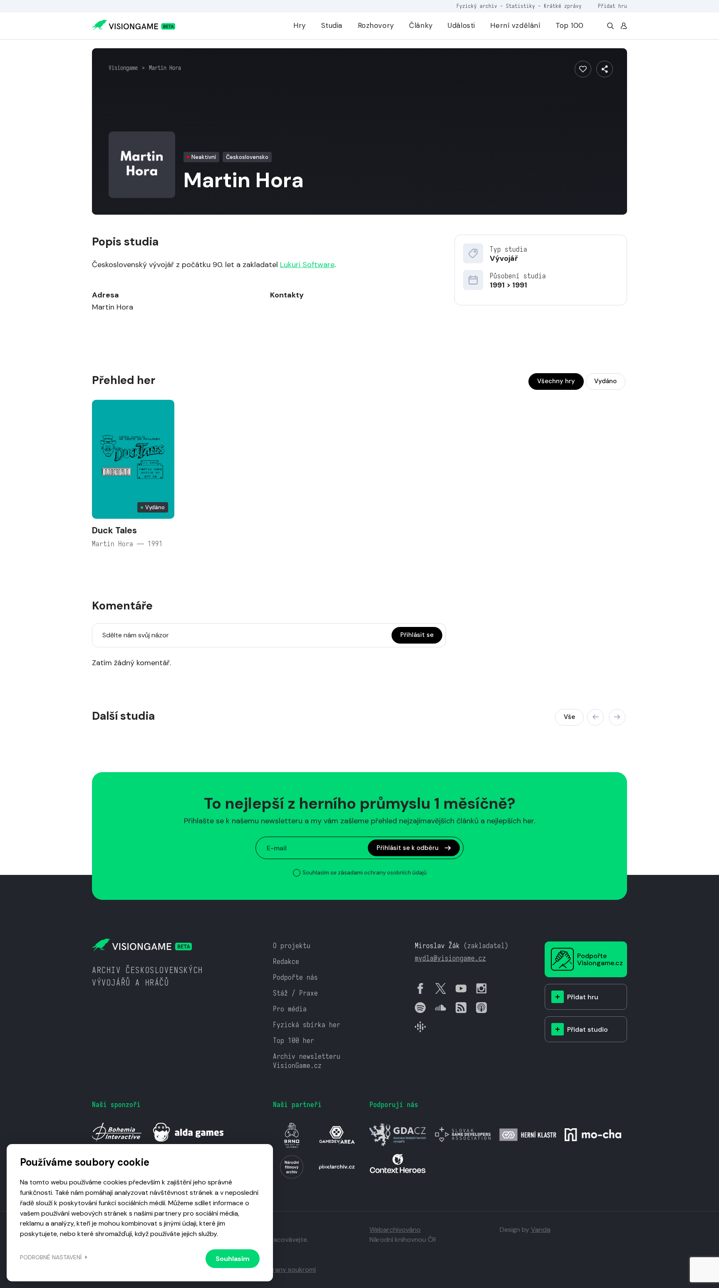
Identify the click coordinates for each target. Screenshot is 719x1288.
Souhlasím (233, 1258)
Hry (299, 25)
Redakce (286, 961)
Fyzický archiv (476, 6)
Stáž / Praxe (295, 993)
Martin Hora (165, 68)
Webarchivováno (395, 1229)
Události (461, 25)
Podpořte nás (295, 977)
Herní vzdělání (515, 25)
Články (420, 25)
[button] (595, 717)
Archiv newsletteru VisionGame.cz (306, 1061)
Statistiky (520, 6)
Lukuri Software (307, 265)
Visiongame (123, 68)
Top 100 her (293, 1040)
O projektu (291, 945)
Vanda (540, 1229)
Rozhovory (376, 25)
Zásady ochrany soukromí (276, 1269)
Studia (331, 25)
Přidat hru (612, 6)
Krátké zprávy (563, 6)
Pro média (290, 1009)
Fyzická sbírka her (306, 1024)
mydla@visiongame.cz (450, 958)
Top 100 (569, 25)
